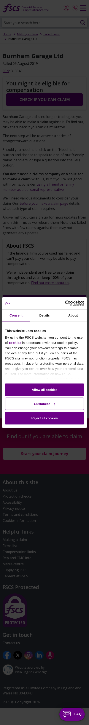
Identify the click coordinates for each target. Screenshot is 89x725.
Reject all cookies (44, 418)
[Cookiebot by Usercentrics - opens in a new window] (65, 303)
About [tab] (73, 315)
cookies (15, 343)
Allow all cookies (44, 389)
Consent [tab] (16, 315)
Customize (42, 404)
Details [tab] (44, 315)
